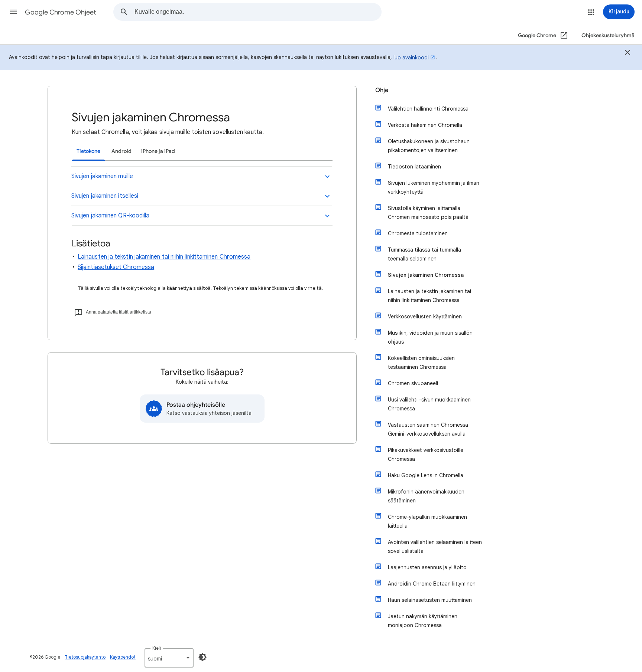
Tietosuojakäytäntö (85, 657)
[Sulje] (627, 53)
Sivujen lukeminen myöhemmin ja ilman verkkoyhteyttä (433, 187)
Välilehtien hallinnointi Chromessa (428, 108)
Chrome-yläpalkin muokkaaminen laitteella (427, 521)
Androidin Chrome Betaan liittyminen (432, 583)
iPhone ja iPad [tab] (158, 151)
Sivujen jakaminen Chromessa (426, 275)
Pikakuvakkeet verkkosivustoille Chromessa (425, 454)
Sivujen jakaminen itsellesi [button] (104, 196)
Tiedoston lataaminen (414, 166)
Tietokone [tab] (88, 151)
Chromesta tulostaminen (418, 233)
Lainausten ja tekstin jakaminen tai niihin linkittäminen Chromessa (164, 256)
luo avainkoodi (411, 57)
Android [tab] (121, 151)
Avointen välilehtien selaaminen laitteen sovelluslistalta (435, 546)
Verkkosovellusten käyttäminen (425, 316)
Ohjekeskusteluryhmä (608, 35)
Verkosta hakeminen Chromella (425, 125)
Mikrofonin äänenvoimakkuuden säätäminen (426, 496)
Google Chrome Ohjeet (60, 12)
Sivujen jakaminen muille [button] (102, 176)
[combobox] (257, 11)
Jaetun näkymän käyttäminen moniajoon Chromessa (422, 621)
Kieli (156, 648)
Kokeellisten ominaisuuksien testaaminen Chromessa (421, 362)
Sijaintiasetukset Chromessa (116, 267)
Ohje (381, 90)
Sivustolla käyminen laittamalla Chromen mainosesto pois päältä (428, 212)
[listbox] (169, 658)
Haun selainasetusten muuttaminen (430, 600)
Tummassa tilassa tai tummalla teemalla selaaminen (424, 254)
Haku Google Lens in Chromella (425, 475)
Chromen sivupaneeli (413, 383)
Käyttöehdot (123, 657)
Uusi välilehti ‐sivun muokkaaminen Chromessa (429, 404)
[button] (13, 12)
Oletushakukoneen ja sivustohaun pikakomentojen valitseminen (429, 146)
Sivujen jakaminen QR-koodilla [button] (110, 215)
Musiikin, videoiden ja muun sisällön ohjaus (430, 337)
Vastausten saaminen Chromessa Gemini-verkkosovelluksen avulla (428, 429)
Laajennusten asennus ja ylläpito (427, 567)
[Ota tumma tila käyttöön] (202, 657)
